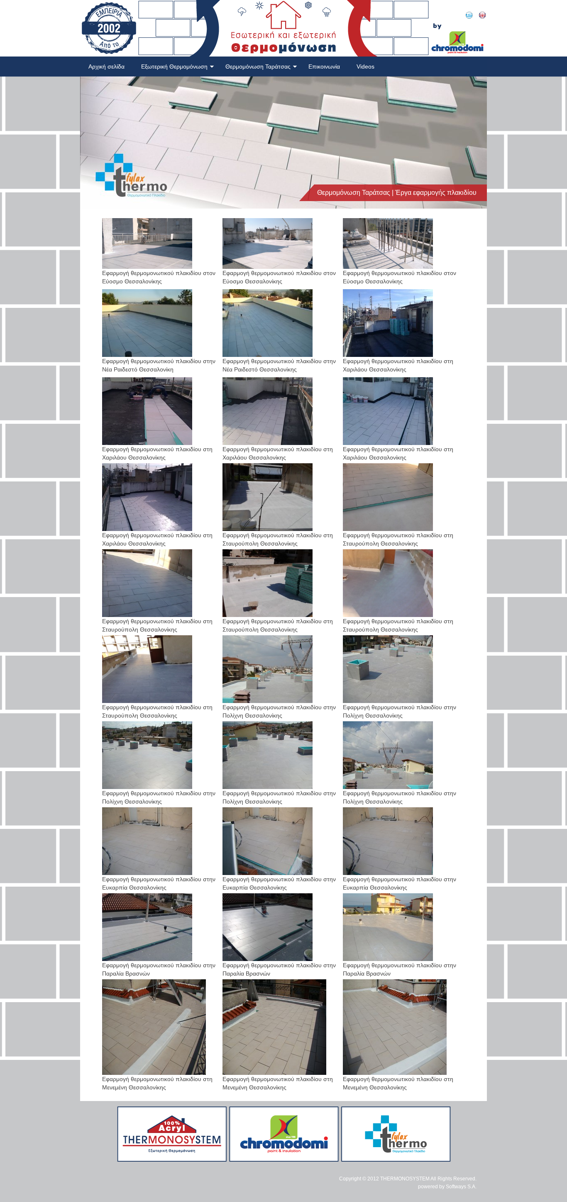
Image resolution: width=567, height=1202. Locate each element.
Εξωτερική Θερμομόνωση (174, 66)
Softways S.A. (461, 1187)
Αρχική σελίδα (106, 66)
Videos (365, 66)
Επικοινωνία (324, 66)
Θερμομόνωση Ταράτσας (258, 66)
